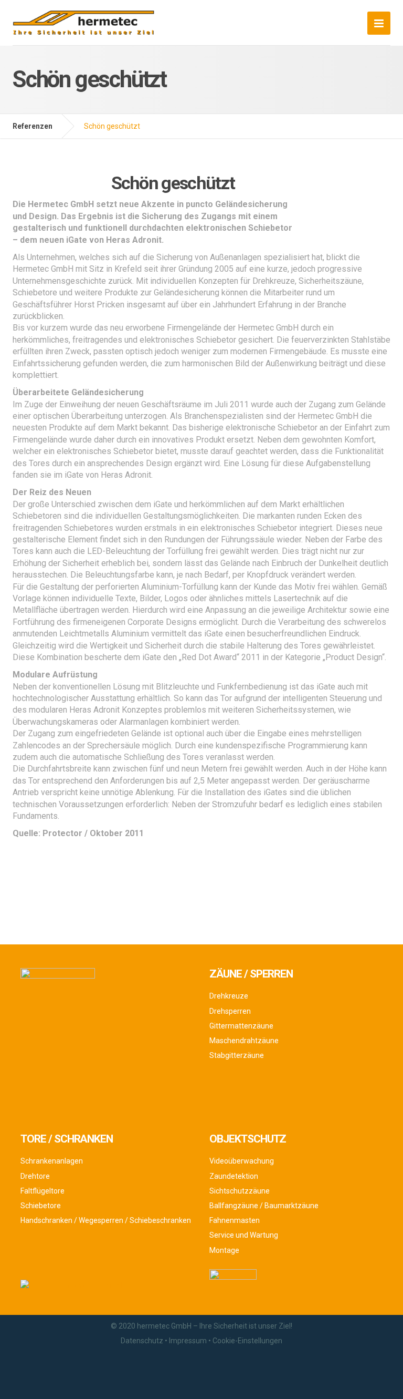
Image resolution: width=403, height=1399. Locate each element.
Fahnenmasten (234, 1220)
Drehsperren (230, 1011)
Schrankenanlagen (51, 1161)
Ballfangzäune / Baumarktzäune (264, 1205)
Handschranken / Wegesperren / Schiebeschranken (105, 1220)
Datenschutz (142, 1340)
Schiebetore (40, 1205)
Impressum (188, 1340)
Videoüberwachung (241, 1161)
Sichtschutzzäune (239, 1191)
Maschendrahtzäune (244, 1040)
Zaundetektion (233, 1176)
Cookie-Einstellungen (247, 1340)
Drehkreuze (228, 996)
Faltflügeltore (42, 1191)
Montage (224, 1250)
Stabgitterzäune (236, 1055)
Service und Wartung (243, 1235)
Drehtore (35, 1176)
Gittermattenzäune (241, 1026)
